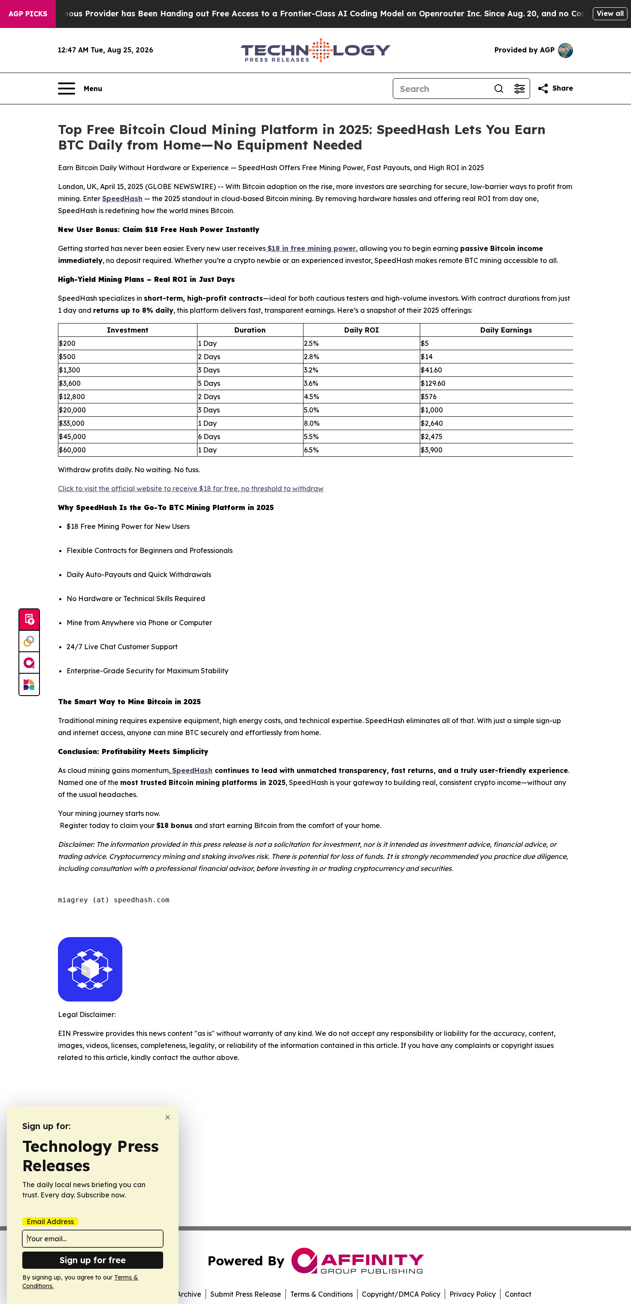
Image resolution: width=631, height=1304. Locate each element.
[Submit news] (29, 620)
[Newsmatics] (29, 684)
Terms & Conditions (321, 1294)
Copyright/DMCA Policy (401, 1294)
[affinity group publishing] (29, 663)
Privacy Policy (472, 1294)
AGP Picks (28, 13)
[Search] (498, 88)
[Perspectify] (29, 641)
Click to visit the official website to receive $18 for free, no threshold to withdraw (191, 488)
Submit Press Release (245, 1294)
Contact (518, 1294)
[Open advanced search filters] (519, 88)
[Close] (168, 1117)
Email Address (50, 1221)
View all (610, 13)
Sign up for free (93, 1260)
